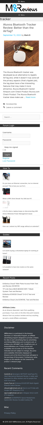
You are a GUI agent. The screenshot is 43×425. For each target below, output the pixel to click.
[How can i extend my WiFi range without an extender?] (6, 222)
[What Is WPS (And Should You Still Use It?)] (6, 194)
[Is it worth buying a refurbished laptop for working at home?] (7, 246)
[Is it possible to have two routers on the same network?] (7, 262)
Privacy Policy (10, 413)
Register (6, 158)
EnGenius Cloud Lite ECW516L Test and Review (21, 300)
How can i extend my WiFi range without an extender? (21, 226)
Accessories (11, 104)
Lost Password (9, 161)
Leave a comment (14, 107)
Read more (30, 97)
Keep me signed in (11, 148)
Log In (7, 155)
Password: (7, 140)
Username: (7, 132)
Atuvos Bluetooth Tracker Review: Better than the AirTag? (19, 27)
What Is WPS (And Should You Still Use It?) (17, 198)
